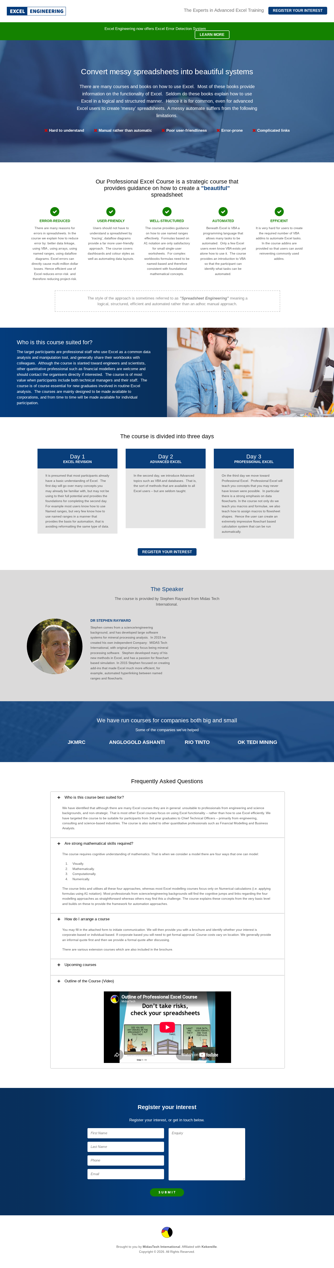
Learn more (212, 35)
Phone (95, 1160)
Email (95, 1174)
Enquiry (177, 1133)
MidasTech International (161, 1246)
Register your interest (167, 552)
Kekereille (209, 1246)
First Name (99, 1133)
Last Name (99, 1146)
